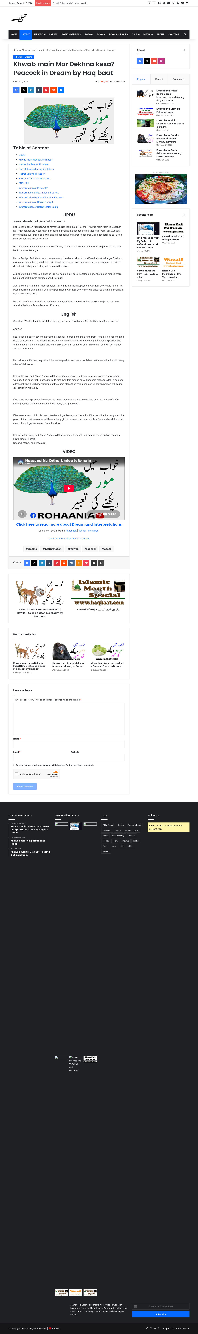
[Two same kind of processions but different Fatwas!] (75, 1172)
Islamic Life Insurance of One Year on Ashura (172, 274)
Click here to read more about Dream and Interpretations (69, 524)
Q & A (134, 34)
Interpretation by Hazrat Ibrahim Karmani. (41, 197)
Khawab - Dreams (45, 50)
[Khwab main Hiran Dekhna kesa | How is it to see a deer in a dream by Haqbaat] (30, 651)
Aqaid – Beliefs (70, 34)
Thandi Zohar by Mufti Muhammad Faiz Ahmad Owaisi (78, 3)
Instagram (93, 530)
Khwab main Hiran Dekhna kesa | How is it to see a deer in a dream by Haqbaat (29, 666)
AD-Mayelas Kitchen (161, 172)
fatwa (105, 835)
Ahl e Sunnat (108, 825)
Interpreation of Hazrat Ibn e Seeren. (39, 192)
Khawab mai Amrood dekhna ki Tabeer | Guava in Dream (107, 665)
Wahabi (106, 851)
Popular (141, 79)
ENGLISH (24, 183)
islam (115, 841)
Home (14, 34)
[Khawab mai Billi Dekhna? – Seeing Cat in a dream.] (145, 123)
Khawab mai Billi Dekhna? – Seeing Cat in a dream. (170, 123)
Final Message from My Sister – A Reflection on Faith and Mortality (148, 242)
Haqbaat (56, 1328)
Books (101, 34)
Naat (105, 846)
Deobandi (107, 830)
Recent (159, 79)
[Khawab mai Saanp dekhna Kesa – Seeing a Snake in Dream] (145, 153)
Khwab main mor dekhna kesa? (36, 159)
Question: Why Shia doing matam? (173, 238)
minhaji (136, 841)
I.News (53, 34)
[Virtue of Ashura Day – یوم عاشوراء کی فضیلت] (148, 262)
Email (16, 752)
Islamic (38, 34)
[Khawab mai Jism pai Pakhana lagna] (145, 111)
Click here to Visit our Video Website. (69, 538)
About (160, 34)
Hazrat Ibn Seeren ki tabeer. (34, 164)
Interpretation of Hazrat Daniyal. (36, 202)
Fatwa (89, 34)
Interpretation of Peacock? (33, 188)
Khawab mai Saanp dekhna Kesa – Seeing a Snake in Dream (169, 153)
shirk (130, 846)
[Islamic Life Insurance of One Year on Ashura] (173, 262)
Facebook (71, 530)
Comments (179, 79)
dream (118, 830)
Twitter (82, 530)
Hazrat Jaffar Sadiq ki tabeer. (34, 178)
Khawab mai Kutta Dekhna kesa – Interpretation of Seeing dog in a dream (170, 95)
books (121, 825)
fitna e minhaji (118, 835)
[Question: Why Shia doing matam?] (173, 227)
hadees (132, 835)
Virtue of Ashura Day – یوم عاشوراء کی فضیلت (148, 274)
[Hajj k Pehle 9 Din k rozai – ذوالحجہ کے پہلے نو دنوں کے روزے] (90, 1292)
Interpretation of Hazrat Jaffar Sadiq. (38, 206)
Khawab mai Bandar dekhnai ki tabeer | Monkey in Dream (68, 665)
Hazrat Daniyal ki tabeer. (32, 173)
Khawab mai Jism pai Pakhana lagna (168, 110)
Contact (173, 34)
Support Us (168, 1328)
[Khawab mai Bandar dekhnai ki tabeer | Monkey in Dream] (69, 651)
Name (17, 738)
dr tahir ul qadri (131, 830)
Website (75, 752)
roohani (91, 548)
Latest (26, 34)
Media (147, 34)
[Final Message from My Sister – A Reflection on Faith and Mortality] (148, 228)
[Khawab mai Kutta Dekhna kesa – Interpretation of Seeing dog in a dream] (145, 93)
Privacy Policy (182, 1328)
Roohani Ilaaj (117, 34)
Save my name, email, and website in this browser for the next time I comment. (55, 765)
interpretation (53, 548)
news (114, 846)
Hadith (106, 841)
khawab (74, 548)
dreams (32, 548)
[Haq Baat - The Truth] (19, 18)
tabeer (107, 548)
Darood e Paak (134, 825)
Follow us (153, 815)
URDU (22, 154)
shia (122, 846)
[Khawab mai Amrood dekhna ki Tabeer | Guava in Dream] (108, 651)
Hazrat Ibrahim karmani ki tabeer (36, 169)
